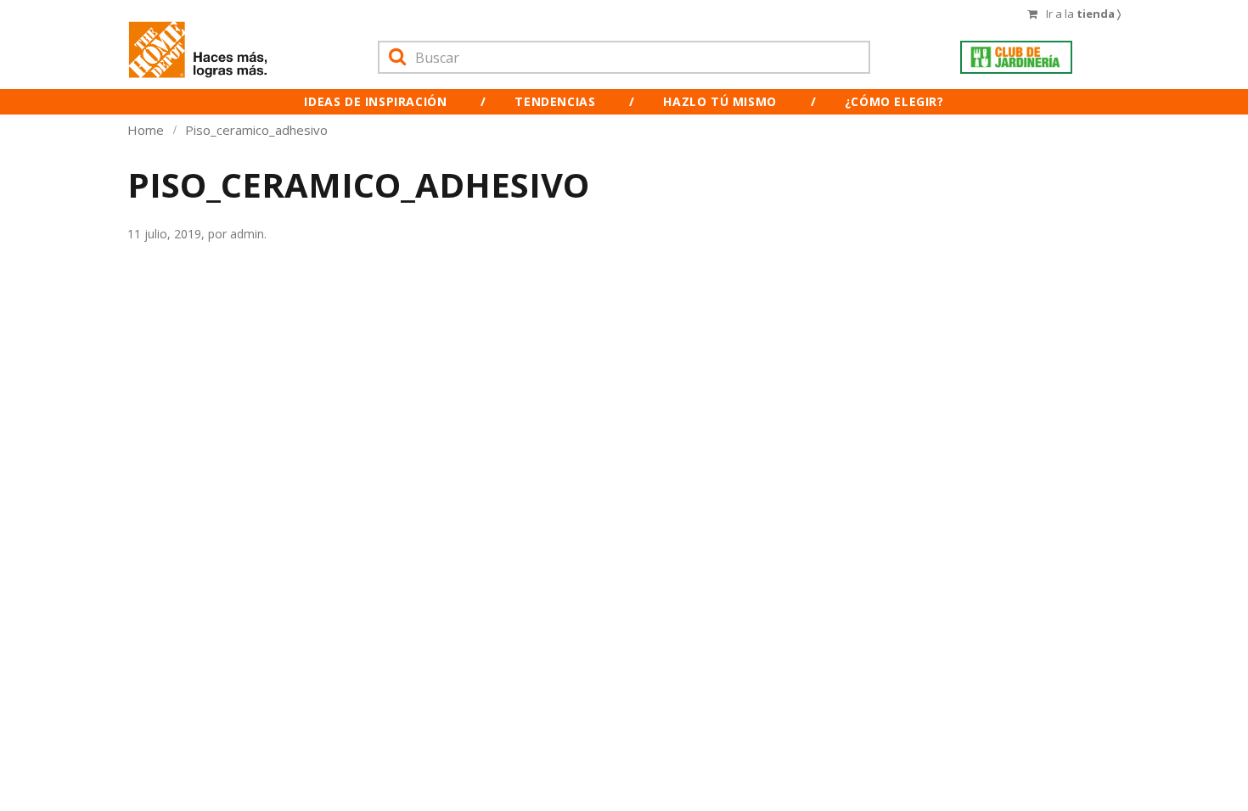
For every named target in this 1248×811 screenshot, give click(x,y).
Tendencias (554, 101)
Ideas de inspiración (375, 101)
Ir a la (1083, 13)
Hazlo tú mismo (719, 101)
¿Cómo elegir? (894, 101)
